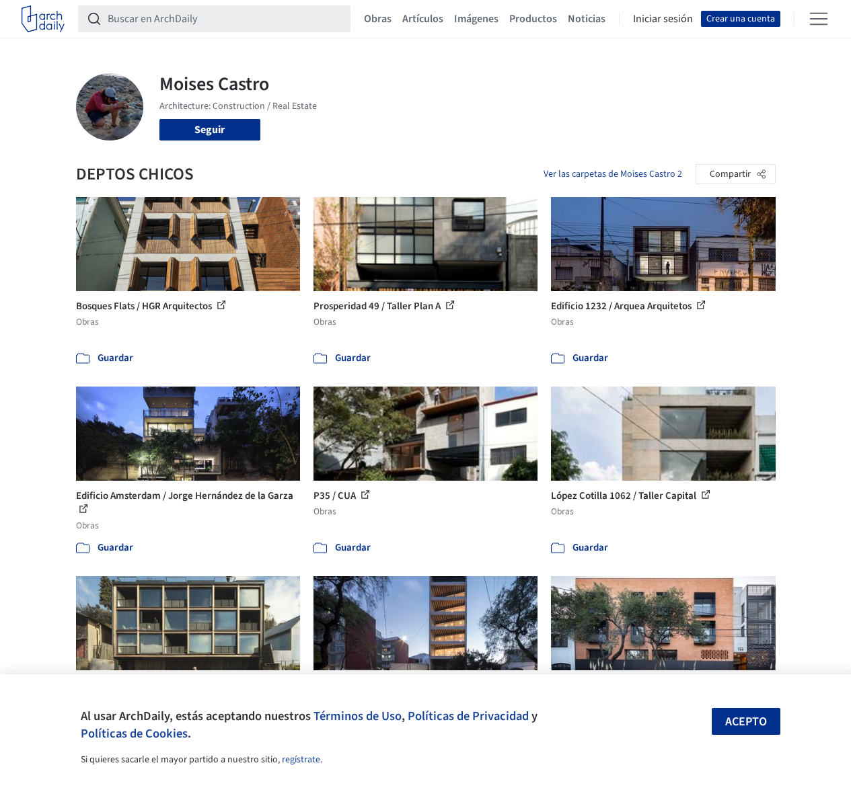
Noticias (586, 18)
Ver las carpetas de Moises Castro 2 (613, 174)
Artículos (422, 18)
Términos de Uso (357, 716)
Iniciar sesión (663, 18)
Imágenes (476, 18)
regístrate (301, 759)
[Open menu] (818, 19)
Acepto (746, 721)
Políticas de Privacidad (468, 716)
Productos (533, 18)
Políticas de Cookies (134, 733)
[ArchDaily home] (43, 18)
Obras (378, 18)
